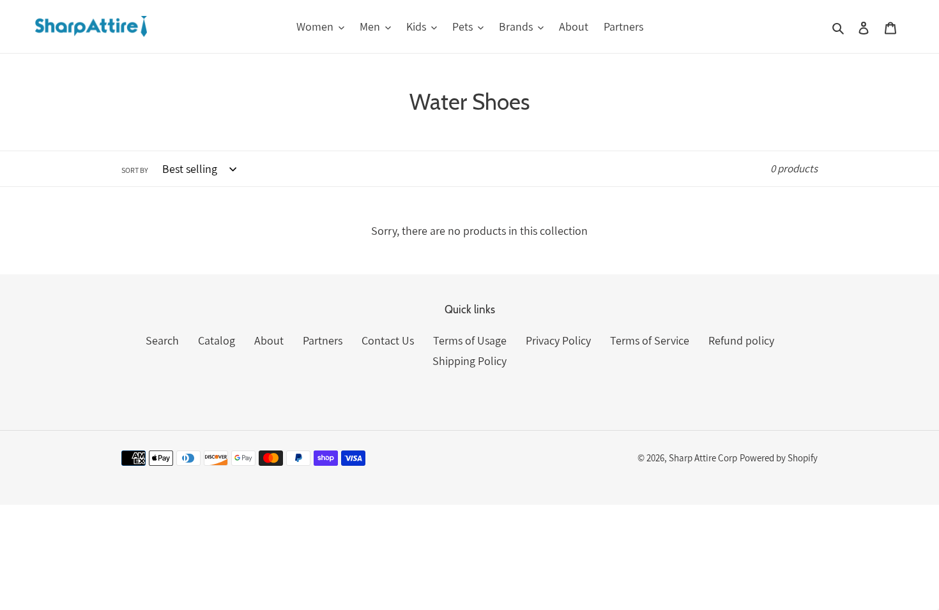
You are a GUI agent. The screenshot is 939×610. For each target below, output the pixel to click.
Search (162, 340)
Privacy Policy (558, 340)
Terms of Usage (470, 340)
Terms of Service (649, 340)
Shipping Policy (469, 360)
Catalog (216, 340)
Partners (322, 340)
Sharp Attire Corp (703, 458)
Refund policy (741, 340)
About (269, 340)
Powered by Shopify (779, 458)
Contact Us (388, 340)
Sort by (134, 170)
